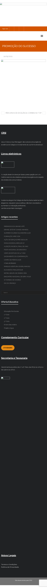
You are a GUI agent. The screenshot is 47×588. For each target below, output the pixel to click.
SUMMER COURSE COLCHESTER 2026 (17, 233)
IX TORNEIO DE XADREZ (12, 280)
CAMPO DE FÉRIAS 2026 (12, 260)
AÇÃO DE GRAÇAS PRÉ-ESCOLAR (15, 240)
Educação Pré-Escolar (11, 311)
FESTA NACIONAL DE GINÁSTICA (15, 250)
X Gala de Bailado (10, 263)
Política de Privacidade (10, 567)
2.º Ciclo (6, 318)
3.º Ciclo (6, 321)
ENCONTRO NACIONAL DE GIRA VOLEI (17, 276)
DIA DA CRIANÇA (10, 283)
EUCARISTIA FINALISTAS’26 (13, 270)
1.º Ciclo (6, 314)
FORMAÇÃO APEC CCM (12, 236)
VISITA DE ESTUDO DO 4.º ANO (15, 253)
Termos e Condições (9, 564)
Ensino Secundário (10, 324)
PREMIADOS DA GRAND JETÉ (14, 226)
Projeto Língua (9, 328)
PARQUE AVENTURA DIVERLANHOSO (17, 266)
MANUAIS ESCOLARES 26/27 (14, 243)
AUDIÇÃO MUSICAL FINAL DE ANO (16, 246)
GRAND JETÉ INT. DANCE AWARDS (16, 230)
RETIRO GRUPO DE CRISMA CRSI (15, 273)
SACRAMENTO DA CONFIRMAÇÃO (16, 256)
